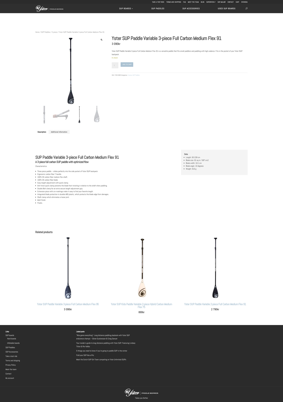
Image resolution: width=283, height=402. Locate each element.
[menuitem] (244, 2)
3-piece (54, 32)
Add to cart (127, 64)
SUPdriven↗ (211, 2)
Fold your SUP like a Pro (85, 355)
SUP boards (10, 335)
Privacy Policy (11, 365)
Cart (237, 2)
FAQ (184, 2)
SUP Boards (125, 9)
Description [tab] (42, 132)
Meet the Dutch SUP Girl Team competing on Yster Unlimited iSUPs (101, 359)
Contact (231, 2)
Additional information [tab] (59, 132)
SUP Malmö (222, 2)
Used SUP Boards (226, 9)
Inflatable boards (13, 343)
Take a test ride (158, 2)
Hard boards (11, 338)
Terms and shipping (173, 2)
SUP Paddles (157, 9)
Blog (202, 2)
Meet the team (193, 2)
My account (10, 378)
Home (37, 32)
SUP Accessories (191, 9)
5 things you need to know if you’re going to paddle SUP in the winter (101, 350)
